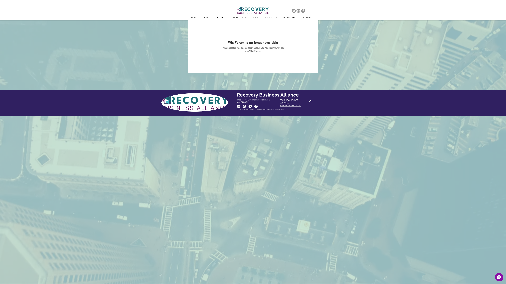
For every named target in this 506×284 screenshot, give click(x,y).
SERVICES (284, 103)
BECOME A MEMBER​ (289, 100)
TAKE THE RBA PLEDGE (290, 106)
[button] (222, 17)
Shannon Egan (279, 109)
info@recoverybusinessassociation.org (253, 100)
